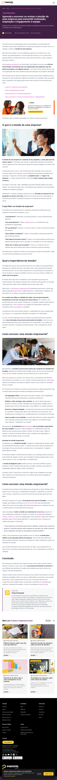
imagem (7, 313)
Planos (4, 709)
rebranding (50, 380)
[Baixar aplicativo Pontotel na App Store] (17, 757)
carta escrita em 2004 (30, 503)
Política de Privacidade (26, 730)
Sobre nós (41, 706)
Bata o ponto (5, 727)
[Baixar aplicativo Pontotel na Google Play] (7, 757)
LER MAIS (6, 655)
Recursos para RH (6, 714)
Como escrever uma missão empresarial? (18, 93)
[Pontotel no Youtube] (8, 754)
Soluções (4, 706)
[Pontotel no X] (16, 754)
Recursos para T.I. (6, 717)
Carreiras (41, 709)
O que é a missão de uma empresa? (16, 87)
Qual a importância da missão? (14, 90)
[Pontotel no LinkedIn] (6, 754)
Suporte (4, 732)
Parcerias (41, 714)
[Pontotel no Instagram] (11, 754)
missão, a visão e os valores (11, 517)
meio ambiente (18, 304)
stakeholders (47, 55)
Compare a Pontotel (25, 714)
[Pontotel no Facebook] (14, 754)
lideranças (36, 55)
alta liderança (28, 426)
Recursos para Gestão (7, 712)
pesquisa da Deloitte (12, 64)
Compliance (42, 712)
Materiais (23, 709)
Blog (22, 706)
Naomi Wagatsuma (44, 519)
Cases (40, 717)
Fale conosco (8, 742)
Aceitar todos (48, 774)
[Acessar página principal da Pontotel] (10, 767)
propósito (28, 228)
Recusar (39, 774)
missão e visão (18, 171)
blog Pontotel (43, 584)
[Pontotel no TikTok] (3, 754)
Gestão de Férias (6, 720)
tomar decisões (7, 373)
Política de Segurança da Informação (27, 733)
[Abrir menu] (54, 2)
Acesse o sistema (6, 730)
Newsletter (23, 712)
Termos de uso (24, 727)
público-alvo (30, 222)
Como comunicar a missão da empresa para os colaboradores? (25, 97)
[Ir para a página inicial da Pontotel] (7, 2)
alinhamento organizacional (20, 288)
